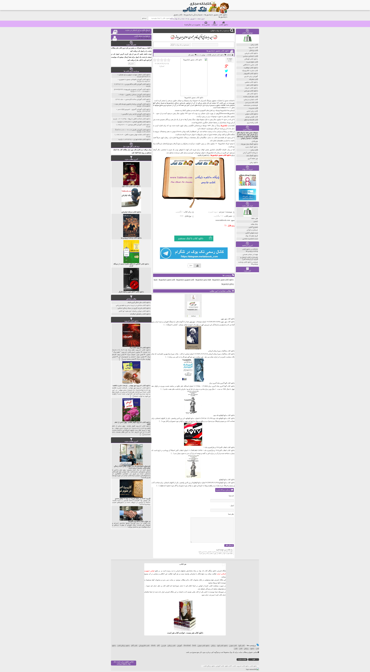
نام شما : (231, 496)
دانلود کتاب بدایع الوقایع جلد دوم (224, 415)
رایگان (213, 646)
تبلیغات (214, 25)
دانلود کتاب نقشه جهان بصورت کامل (137, 135)
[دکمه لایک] (197, 265)
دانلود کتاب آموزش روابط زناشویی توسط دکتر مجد (132, 104)
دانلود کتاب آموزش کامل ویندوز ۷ (138, 125)
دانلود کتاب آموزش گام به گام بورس (137, 84)
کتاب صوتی (233, 646)
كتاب (235, 649)
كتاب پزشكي (253, 50)
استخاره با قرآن (252, 230)
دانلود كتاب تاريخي (218, 55)
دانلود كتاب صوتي (251, 114)
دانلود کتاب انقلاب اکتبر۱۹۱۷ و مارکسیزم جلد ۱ (219, 447)
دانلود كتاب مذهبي (251, 82)
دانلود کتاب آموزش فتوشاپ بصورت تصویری (134, 79)
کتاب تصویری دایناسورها (185, 280)
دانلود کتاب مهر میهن (228, 319)
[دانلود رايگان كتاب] (247, 42)
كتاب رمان (254, 45)
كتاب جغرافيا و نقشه (250, 97)
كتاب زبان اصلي (252, 111)
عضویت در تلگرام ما (192, 25)
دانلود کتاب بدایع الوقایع (227, 479)
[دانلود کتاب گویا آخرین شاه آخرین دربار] (193, 381)
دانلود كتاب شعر (252, 85)
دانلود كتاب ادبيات (251, 88)
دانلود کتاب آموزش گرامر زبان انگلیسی (136, 114)
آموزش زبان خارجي (251, 76)
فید (253, 659)
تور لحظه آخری (253, 159)
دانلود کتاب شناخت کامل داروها (139, 119)
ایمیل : (232, 505)
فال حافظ (254, 219)
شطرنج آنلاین (253, 227)
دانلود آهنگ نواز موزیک (249, 144)
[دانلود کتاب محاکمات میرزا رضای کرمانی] (193, 349)
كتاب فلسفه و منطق (251, 120)
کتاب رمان (254, 150)
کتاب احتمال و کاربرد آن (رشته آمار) (249, 258)
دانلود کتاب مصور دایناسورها (218, 51)
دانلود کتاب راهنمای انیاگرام (140, 314)
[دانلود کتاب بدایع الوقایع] (193, 477)
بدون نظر (191, 55)
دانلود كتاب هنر (252, 94)
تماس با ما (206, 25)
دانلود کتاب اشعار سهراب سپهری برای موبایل (134, 75)
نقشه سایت (242, 659)
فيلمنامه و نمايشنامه (251, 105)
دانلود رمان (254, 162)
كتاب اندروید (253, 48)
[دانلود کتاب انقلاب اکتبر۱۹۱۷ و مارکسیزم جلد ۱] (193, 445)
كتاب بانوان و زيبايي (251, 100)
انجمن (256, 221)
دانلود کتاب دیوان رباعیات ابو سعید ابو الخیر (134, 311)
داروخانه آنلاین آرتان (250, 153)
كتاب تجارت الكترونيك (250, 71)
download (187, 646)
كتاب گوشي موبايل (251, 117)
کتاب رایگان (171, 646)
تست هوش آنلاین (251, 233)
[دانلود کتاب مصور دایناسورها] (227, 66)
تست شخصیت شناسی (250, 239)
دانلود (252, 649)
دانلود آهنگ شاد (252, 156)
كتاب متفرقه (253, 79)
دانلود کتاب (223, 25)
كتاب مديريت (253, 108)
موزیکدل (255, 141)
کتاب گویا (241, 646)
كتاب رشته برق (252, 123)
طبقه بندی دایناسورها (203, 280)
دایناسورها (224, 125)
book (194, 646)
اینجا (194, 586)
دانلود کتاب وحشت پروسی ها (250, 250)
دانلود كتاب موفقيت (251, 68)
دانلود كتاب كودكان (251, 59)
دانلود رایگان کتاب (124, 646)
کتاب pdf (134, 646)
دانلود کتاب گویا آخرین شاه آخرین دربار (222, 383)
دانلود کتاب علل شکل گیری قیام (139, 302)
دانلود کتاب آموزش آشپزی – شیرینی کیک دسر (134, 109)
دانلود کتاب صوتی (203, 646)
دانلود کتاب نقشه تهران (142, 139)
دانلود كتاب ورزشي (251, 91)
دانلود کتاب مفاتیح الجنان (141, 122)
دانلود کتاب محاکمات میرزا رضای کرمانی (221, 351)
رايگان (246, 649)
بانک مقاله (254, 224)
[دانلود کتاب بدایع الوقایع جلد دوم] (193, 413)
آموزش (179, 646)
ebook (153, 646)
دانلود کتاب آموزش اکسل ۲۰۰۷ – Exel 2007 (132, 130)
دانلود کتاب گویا (222, 646)
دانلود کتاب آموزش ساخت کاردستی (137, 99)
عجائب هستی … (246, 254)
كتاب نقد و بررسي (251, 102)
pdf (158, 646)
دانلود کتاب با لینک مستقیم (190, 238)
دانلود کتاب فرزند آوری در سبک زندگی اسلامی (134, 308)
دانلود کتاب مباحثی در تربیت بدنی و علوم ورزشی (133, 305)
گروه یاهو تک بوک (251, 236)
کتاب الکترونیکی (144, 646)
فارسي (163, 646)
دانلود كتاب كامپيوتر (251, 74)
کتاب (240, 649)
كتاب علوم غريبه (252, 62)
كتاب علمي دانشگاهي (250, 65)
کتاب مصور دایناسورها (167, 280)
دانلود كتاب (199, 633)
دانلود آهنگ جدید (251, 147)
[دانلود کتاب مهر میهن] (193, 317)
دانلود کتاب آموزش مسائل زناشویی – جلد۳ (135, 95)
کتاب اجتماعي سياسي (250, 56)
